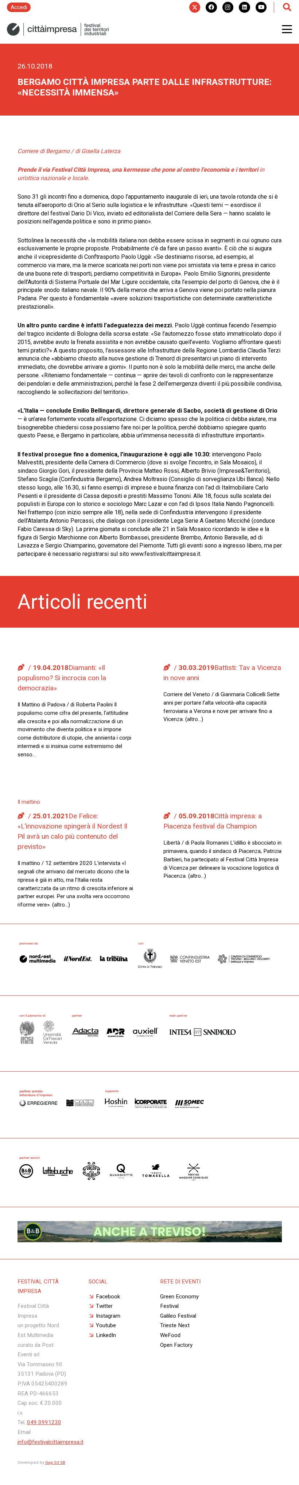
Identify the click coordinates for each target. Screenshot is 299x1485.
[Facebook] (211, 7)
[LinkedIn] (244, 7)
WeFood (170, 1335)
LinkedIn (106, 1335)
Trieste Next (175, 1325)
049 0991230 (44, 1422)
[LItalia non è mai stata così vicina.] (150, 1240)
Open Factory (176, 1345)
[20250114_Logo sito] (58, 29)
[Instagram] (227, 7)
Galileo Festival (178, 1316)
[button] (287, 29)
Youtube (106, 1325)
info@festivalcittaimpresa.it (51, 1442)
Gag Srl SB (55, 1462)
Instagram (108, 1316)
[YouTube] (261, 7)
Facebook (108, 1296)
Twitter (104, 1306)
